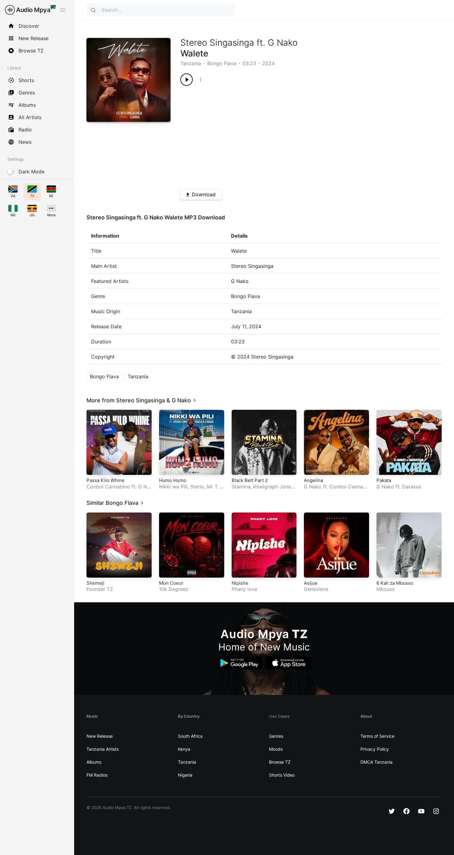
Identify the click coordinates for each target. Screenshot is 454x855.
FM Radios (96, 775)
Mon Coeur (171, 583)
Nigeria (185, 775)
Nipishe (240, 583)
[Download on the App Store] (289, 663)
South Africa (190, 736)
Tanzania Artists (102, 749)
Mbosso (385, 589)
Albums (93, 762)
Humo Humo (172, 480)
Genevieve (316, 589)
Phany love (244, 589)
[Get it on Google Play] (239, 663)
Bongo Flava (221, 63)
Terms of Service (377, 736)
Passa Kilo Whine (105, 480)
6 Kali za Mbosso (394, 583)
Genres (276, 736)
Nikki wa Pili (173, 487)
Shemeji (95, 583)
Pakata (383, 480)
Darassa (411, 487)
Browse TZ (280, 762)
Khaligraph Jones (273, 487)
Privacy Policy (374, 749)
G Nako (283, 42)
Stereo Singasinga (217, 42)
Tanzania (190, 63)
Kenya (184, 749)
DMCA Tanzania (376, 762)
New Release (99, 736)
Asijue (310, 583)
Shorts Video (282, 775)
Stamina (241, 487)
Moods (276, 749)
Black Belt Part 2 (250, 480)
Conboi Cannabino (108, 487)
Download (203, 194)
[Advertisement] (297, 135)
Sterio (197, 487)
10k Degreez (173, 589)
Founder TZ (99, 589)
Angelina (313, 480)
